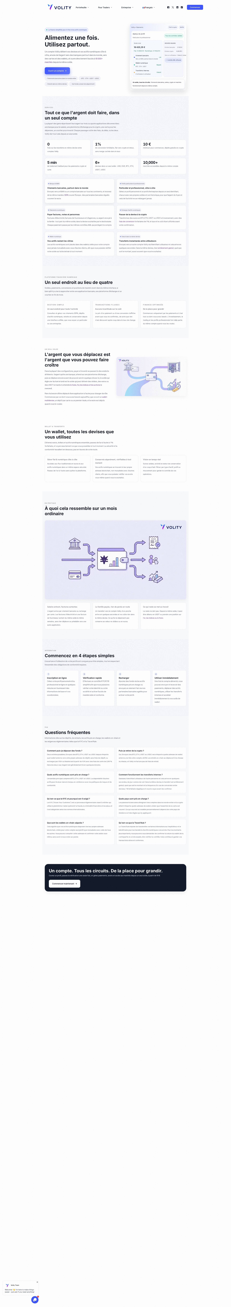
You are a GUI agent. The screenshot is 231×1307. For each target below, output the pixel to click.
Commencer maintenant (64, 884)
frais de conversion (126, 221)
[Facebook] (168, 7)
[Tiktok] (182, 7)
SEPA (66, 195)
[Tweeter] (173, 7)
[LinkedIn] (177, 7)
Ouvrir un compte (57, 71)
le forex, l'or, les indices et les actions (85, 385)
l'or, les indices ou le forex (153, 618)
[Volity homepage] (58, 7)
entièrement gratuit (166, 248)
